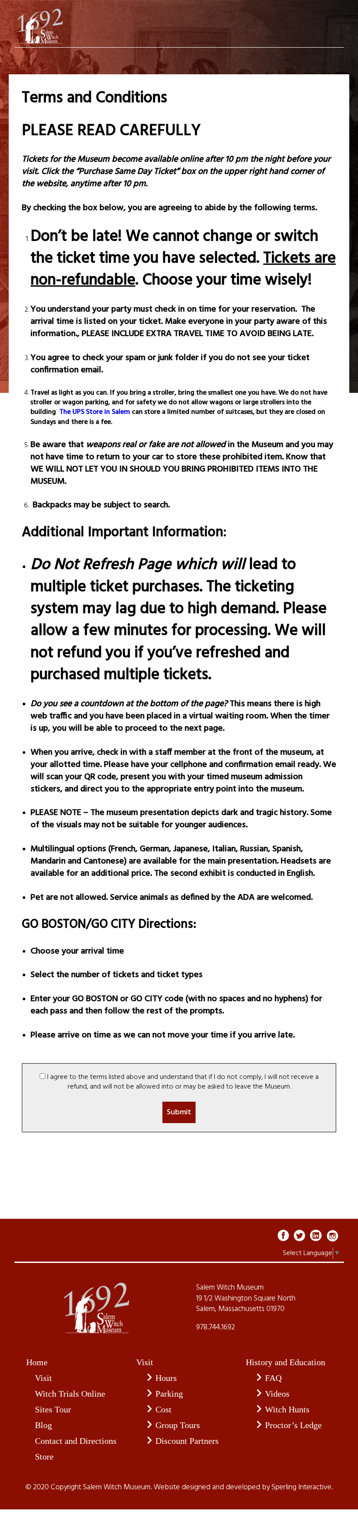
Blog (43, 1425)
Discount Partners (187, 1441)
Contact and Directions (76, 1441)
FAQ (273, 1378)
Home (37, 1362)
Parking (169, 1393)
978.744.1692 (215, 1327)
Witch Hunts (287, 1409)
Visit (43, 1378)
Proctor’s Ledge (293, 1425)
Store (44, 1456)
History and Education (285, 1362)
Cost (163, 1409)
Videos (277, 1393)
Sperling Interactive (301, 1487)
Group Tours (177, 1425)
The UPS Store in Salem (94, 412)
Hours (166, 1378)
